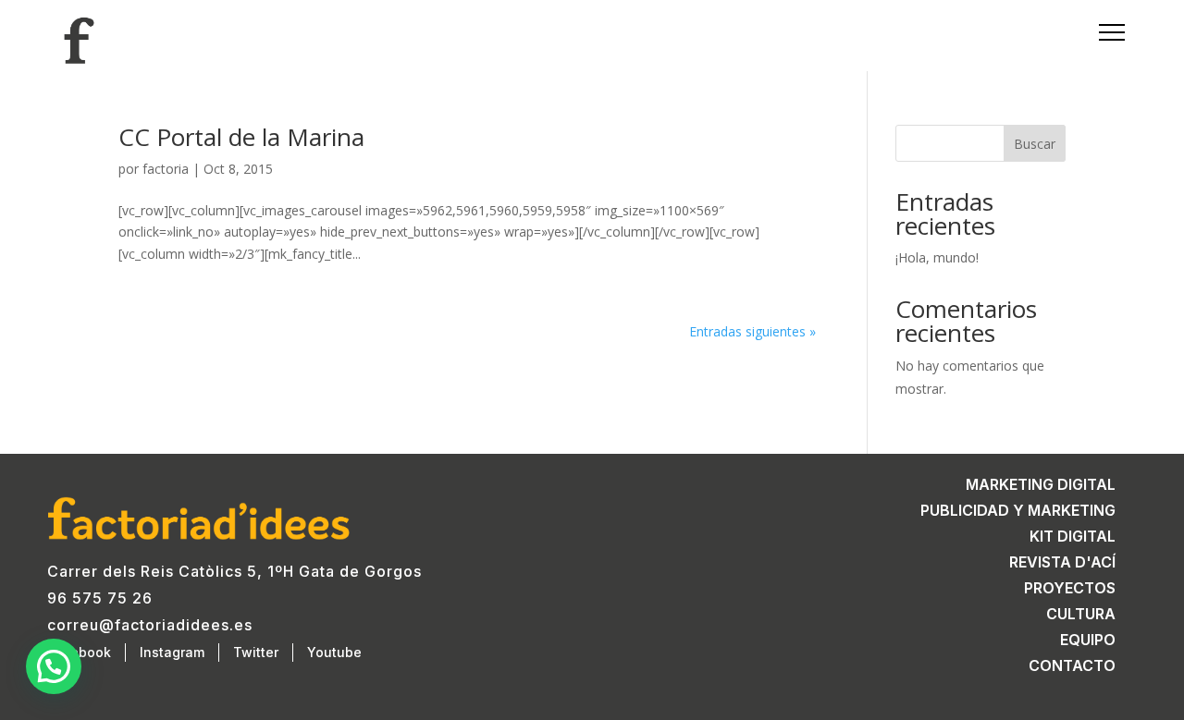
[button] (53, 666)
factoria (165, 168)
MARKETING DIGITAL (1041, 484)
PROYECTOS (1070, 588)
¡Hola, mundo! (937, 257)
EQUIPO (1088, 639)
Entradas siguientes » (752, 331)
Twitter (255, 652)
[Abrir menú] (1104, 32)
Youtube (334, 652)
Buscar (1034, 144)
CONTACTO (1072, 665)
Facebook (79, 652)
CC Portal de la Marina (241, 136)
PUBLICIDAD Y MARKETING (1018, 510)
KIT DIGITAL (1073, 536)
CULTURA (1081, 613)
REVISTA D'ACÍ (1062, 562)
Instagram (172, 652)
